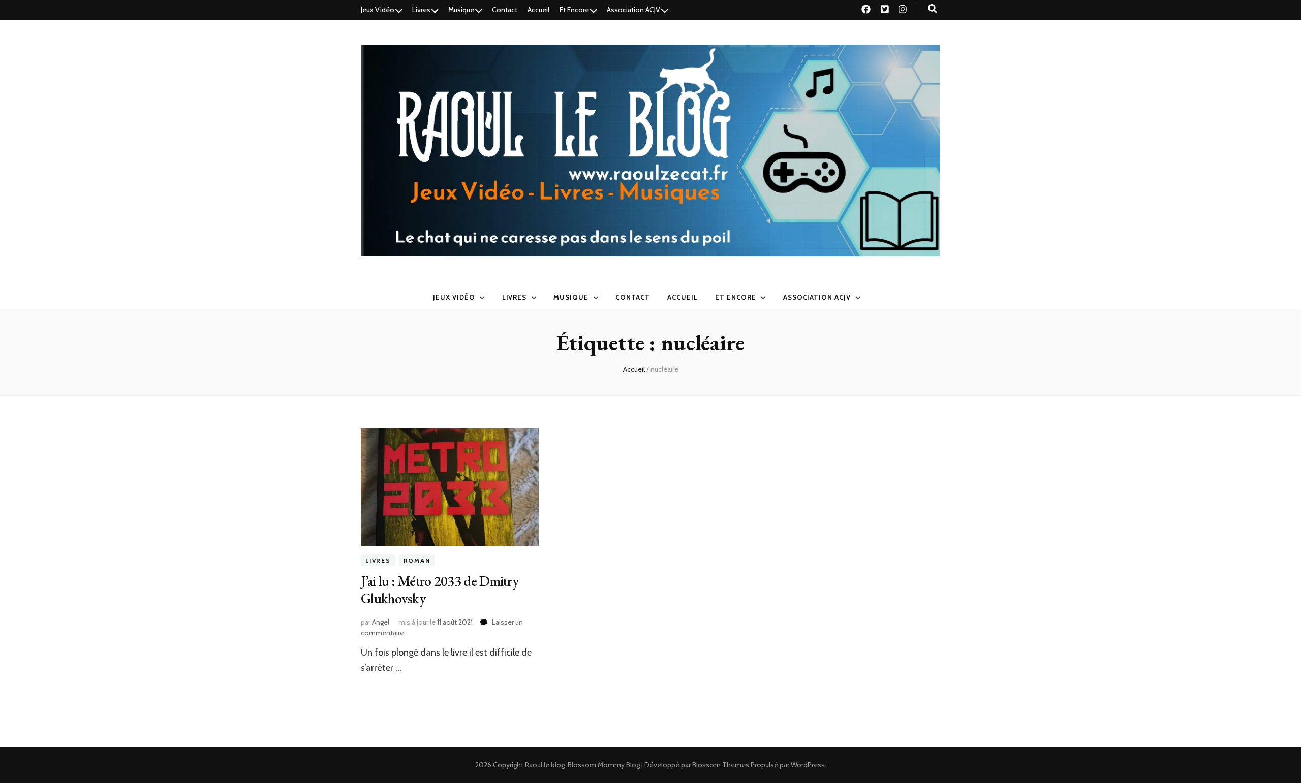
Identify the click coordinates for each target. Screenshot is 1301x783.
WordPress (808, 764)
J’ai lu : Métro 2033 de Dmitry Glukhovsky (439, 589)
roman (417, 560)
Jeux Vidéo (377, 9)
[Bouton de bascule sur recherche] (932, 9)
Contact (504, 9)
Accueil (538, 9)
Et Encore (574, 9)
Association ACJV (633, 9)
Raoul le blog (545, 764)
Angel (380, 622)
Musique (461, 9)
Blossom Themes (720, 764)
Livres (421, 9)
